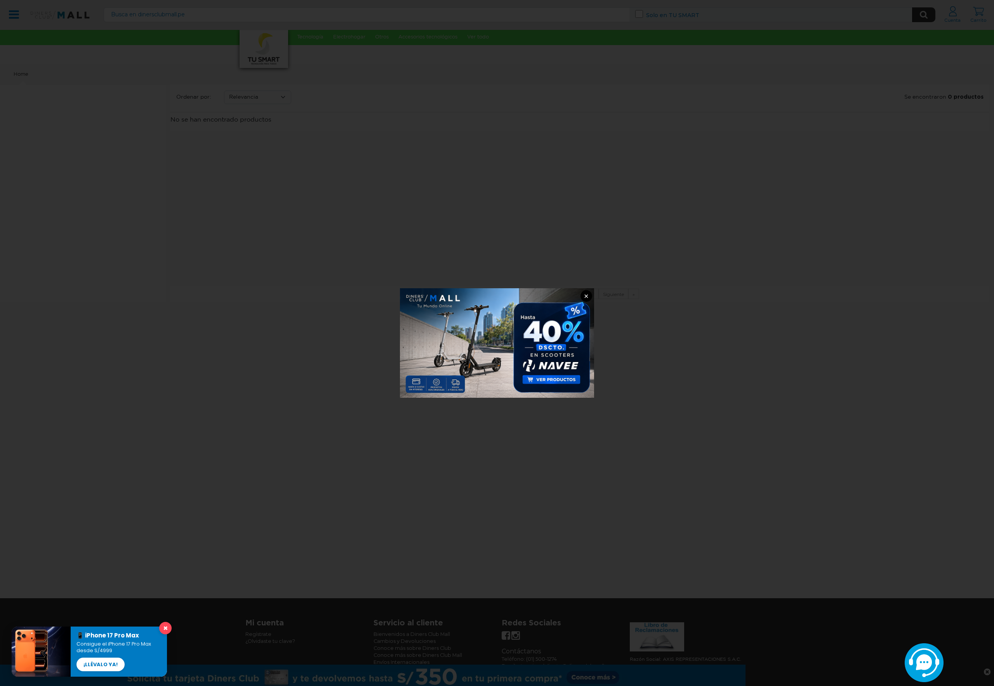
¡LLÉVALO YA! (100, 664)
